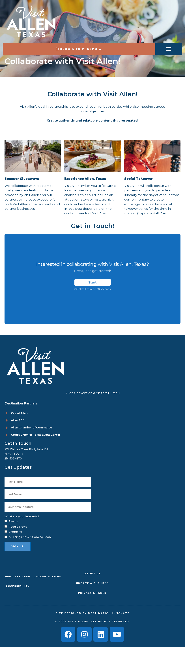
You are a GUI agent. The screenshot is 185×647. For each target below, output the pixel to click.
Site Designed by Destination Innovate (93, 613)
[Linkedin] (100, 634)
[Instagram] (84, 634)
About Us (92, 573)
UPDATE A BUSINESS (92, 583)
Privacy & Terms (92, 592)
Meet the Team (18, 576)
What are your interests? (22, 516)
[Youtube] (117, 634)
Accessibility (17, 586)
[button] (169, 49)
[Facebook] (68, 634)
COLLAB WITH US (47, 576)
